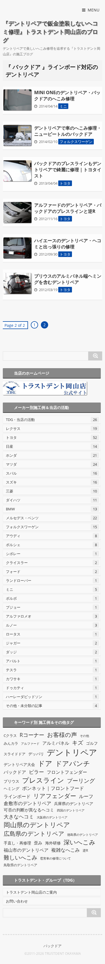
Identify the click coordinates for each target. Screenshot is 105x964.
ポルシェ (51, 544)
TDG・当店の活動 (51, 419)
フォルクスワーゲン (76, 141)
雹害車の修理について (55, 858)
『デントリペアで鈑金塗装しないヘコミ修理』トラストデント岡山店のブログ (50, 32)
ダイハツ (51, 500)
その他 (84, 736)
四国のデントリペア (71, 810)
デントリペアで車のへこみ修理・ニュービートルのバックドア (67, 131)
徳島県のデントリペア (82, 835)
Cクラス (10, 735)
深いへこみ (79, 842)
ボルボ (51, 598)
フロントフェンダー (67, 772)
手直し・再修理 (17, 843)
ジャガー (51, 643)
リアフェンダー (54, 796)
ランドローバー (51, 580)
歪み (38, 843)
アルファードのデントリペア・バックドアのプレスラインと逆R (67, 208)
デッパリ (36, 753)
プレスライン (43, 780)
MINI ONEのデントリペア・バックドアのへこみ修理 (67, 95)
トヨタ (65, 183)
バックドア (15, 772)
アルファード (30, 743)
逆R (85, 850)
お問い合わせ (17, 901)
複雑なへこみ (65, 850)
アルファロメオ (51, 616)
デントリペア (72, 752)
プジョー (51, 607)
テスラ (51, 669)
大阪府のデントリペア (52, 817)
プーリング (81, 780)
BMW (51, 508)
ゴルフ (92, 743)
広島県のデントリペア (34, 833)
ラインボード (17, 796)
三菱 (51, 491)
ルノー (51, 625)
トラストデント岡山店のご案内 (31, 892)
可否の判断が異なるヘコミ (29, 810)
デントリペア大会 (19, 764)
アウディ (51, 535)
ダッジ (51, 651)
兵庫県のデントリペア (73, 803)
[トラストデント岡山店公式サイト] (52, 388)
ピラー (36, 771)
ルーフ (86, 796)
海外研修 (53, 843)
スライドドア (14, 754)
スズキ (51, 482)
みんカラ (11, 743)
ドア (45, 763)
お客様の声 (62, 734)
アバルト (51, 660)
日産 (51, 446)
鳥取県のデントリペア (20, 865)
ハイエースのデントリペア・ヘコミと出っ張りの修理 (67, 243)
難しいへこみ (20, 857)
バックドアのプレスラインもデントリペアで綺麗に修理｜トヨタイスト (67, 169)
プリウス (11, 781)
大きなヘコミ (19, 816)
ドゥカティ (51, 687)
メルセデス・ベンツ (51, 517)
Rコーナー (32, 735)
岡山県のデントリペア (37, 824)
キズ (77, 742)
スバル (51, 473)
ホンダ (51, 455)
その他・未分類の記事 (51, 705)
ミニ (63, 106)
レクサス (51, 428)
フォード (51, 571)
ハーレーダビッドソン (51, 696)
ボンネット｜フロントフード (53, 788)
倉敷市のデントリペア (27, 803)
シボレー (51, 553)
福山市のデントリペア (26, 850)
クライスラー (51, 562)
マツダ (51, 464)
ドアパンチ (72, 763)
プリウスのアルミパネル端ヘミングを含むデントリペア (67, 279)
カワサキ (51, 678)
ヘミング (11, 788)
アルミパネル (55, 743)
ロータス (51, 634)
